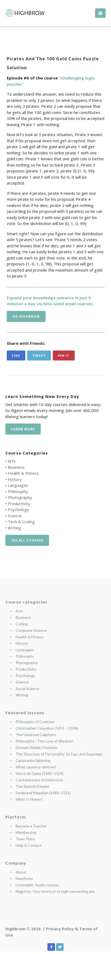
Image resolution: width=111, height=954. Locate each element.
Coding (22, 624)
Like (16, 355)
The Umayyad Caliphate (36, 734)
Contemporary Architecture (39, 780)
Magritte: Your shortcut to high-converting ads (55, 891)
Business (16, 467)
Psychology (18, 509)
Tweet (39, 355)
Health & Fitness (23, 473)
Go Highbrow (26, 316)
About (21, 872)
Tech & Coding (21, 521)
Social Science (27, 688)
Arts (12, 461)
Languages (18, 485)
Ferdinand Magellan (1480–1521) (43, 792)
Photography (20, 497)
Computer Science (31, 630)
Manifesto (24, 878)
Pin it (64, 355)
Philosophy (18, 491)
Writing (14, 527)
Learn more (23, 429)
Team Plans (25, 839)
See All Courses (27, 540)
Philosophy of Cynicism (35, 721)
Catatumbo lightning (33, 760)
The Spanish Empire (32, 786)
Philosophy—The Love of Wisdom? (45, 741)
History (15, 479)
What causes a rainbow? (36, 767)
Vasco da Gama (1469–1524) (40, 773)
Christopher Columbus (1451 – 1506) (47, 728)
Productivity (19, 503)
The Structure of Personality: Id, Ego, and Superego (59, 754)
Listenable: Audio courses (37, 885)
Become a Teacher (31, 826)
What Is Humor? (29, 799)
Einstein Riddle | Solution (37, 747)
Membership (26, 832)
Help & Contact (29, 845)
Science (15, 515)
